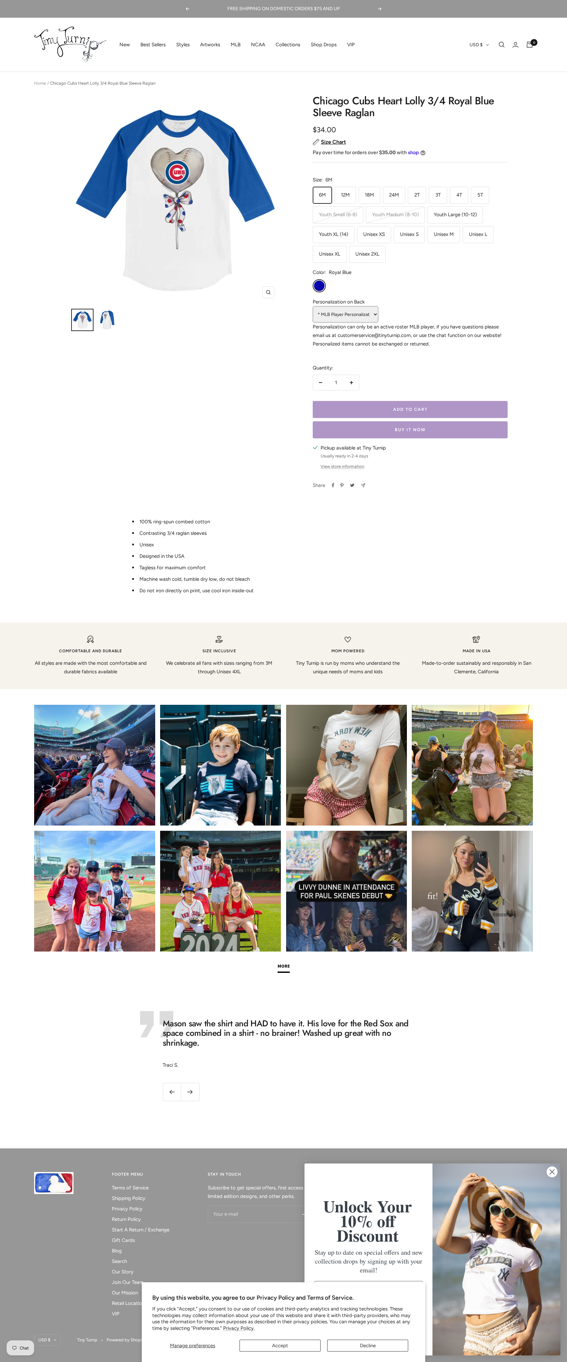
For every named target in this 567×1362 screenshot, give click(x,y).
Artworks (210, 45)
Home (40, 83)
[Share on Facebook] (333, 485)
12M (345, 195)
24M (394, 195)
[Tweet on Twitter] (352, 485)
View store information (342, 466)
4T (459, 195)
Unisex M (444, 234)
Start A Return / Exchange (140, 1230)
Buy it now (410, 429)
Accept (280, 1346)
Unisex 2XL (367, 254)
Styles (183, 45)
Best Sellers (153, 45)
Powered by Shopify (126, 1339)
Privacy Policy (127, 1209)
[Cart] (529, 45)
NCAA (258, 45)
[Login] (515, 45)
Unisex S (409, 234)
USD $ (476, 45)
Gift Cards (123, 1240)
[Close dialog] (552, 1172)
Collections (288, 45)
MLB (236, 45)
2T (417, 195)
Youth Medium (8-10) (395, 215)
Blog (117, 1251)
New (124, 45)
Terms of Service (130, 1188)
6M (322, 195)
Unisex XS (374, 234)
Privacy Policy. (239, 1328)
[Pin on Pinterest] (342, 485)
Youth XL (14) (333, 234)
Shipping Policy (128, 1198)
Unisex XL (329, 254)
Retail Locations (129, 1303)
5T (480, 195)
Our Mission (125, 1293)
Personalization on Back (339, 302)
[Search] (502, 45)
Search (119, 1261)
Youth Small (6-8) (338, 215)
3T (438, 195)
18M (369, 195)
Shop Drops (324, 45)
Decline (368, 1346)
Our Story (123, 1272)
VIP (351, 45)
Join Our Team (128, 1282)
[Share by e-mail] (363, 485)
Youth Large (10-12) (455, 215)
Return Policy (126, 1219)
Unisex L (478, 234)
